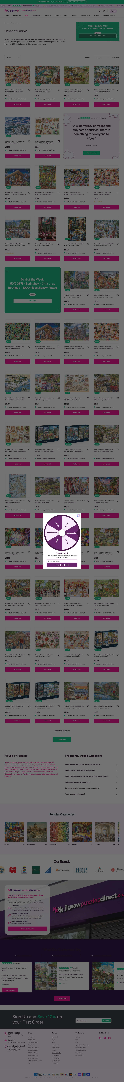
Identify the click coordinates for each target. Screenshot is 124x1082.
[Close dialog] (78, 515)
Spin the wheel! (62, 565)
